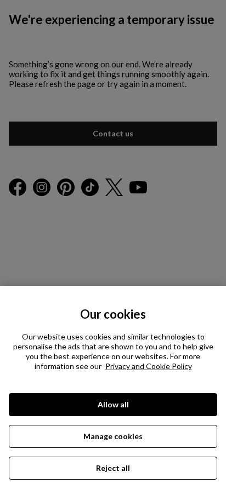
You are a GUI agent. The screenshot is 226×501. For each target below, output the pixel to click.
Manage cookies (113, 436)
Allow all (113, 404)
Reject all (113, 468)
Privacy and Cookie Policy (148, 366)
